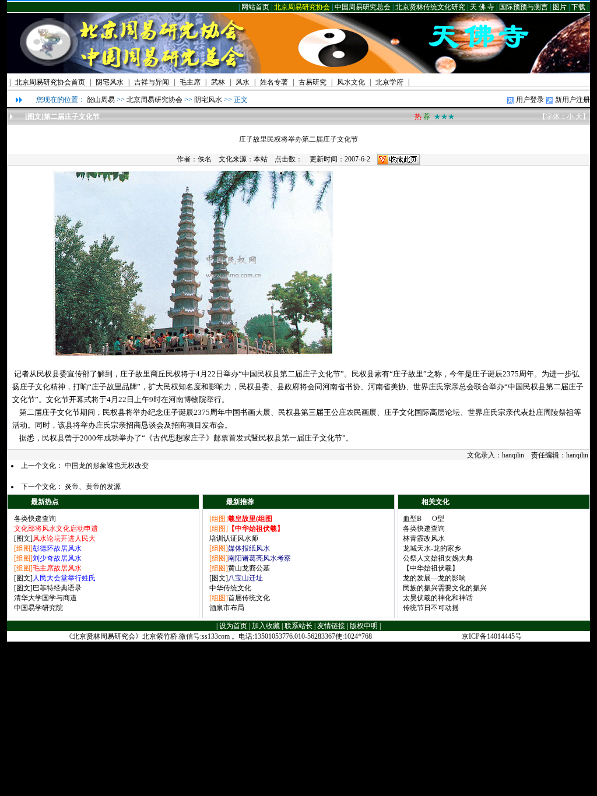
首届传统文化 (249, 598)
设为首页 (233, 626)
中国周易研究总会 (363, 7)
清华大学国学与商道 (45, 598)
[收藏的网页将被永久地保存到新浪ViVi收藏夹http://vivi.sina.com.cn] (398, 159)
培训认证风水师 (233, 538)
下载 (578, 7)
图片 (560, 7)
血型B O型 (423, 519)
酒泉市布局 (226, 608)
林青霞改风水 (424, 538)
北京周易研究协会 (302, 7)
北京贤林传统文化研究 (430, 7)
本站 (261, 159)
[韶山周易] (83, 71)
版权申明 (364, 626)
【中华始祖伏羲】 (431, 568)
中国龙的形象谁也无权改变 (107, 466)
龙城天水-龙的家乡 (432, 548)
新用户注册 (572, 100)
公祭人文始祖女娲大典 (438, 558)
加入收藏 (266, 626)
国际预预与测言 (523, 7)
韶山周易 (101, 100)
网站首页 (255, 7)
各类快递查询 (35, 519)
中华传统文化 (230, 588)
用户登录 (530, 100)
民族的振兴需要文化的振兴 (445, 588)
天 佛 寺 (482, 7)
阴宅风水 (208, 100)
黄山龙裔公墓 (249, 568)
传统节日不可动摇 (431, 608)
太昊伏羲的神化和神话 (438, 598)
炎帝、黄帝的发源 (93, 486)
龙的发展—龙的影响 (434, 578)
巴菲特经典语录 (57, 588)
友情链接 (331, 626)
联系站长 (298, 626)
